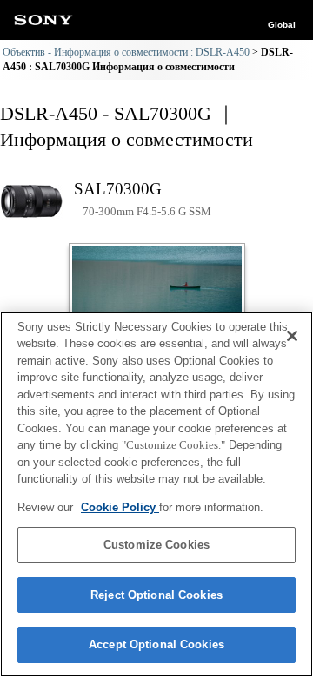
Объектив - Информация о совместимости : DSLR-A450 (126, 52)
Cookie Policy (120, 507)
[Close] (292, 336)
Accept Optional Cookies (156, 644)
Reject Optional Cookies (156, 594)
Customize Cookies (156, 544)
